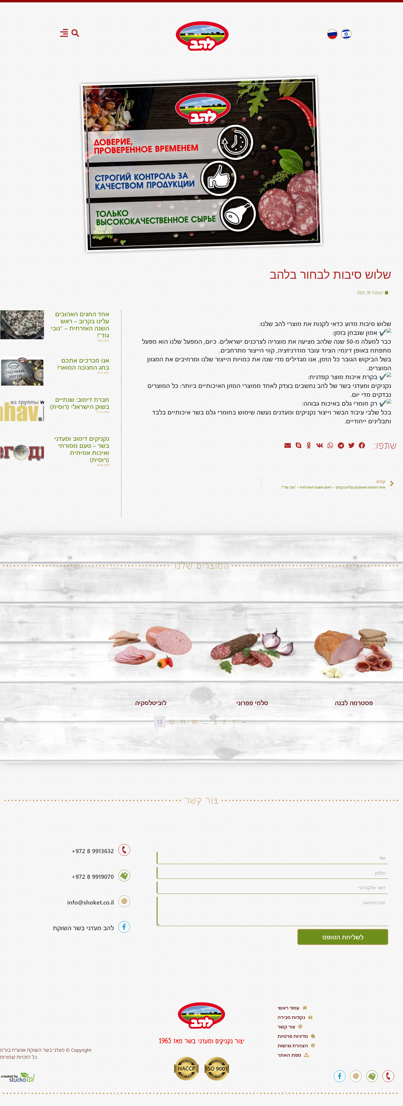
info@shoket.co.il (90, 902)
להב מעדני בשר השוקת (83, 928)
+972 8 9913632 (92, 851)
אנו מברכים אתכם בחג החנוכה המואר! (83, 363)
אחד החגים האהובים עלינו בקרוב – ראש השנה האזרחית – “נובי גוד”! (80, 324)
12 (171, 721)
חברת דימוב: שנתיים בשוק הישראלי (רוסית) (79, 402)
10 (194, 721)
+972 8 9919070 (92, 876)
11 (183, 721)
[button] (362, 445)
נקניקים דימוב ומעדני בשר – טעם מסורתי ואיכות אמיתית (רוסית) (81, 448)
